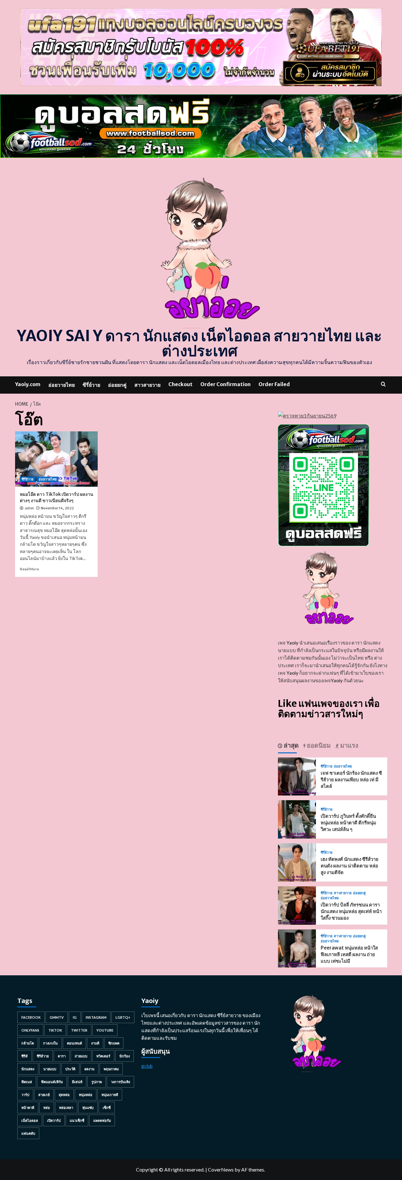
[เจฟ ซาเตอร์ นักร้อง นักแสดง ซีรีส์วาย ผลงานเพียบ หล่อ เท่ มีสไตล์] (297, 775)
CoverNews (221, 1169)
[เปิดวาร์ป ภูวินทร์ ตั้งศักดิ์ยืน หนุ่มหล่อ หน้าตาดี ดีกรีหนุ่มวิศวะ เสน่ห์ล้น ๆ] (297, 819)
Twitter (79, 1030)
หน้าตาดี (27, 1107)
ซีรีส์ (24, 1056)
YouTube (104, 1030)
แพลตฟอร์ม (102, 1120)
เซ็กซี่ (107, 1107)
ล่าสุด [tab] (290, 745)
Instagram (96, 1017)
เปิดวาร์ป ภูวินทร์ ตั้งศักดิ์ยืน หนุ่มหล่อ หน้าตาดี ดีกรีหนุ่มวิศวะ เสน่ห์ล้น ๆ (348, 822)
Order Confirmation (225, 384)
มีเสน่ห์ (77, 1082)
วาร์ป (25, 1095)
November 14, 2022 (57, 508)
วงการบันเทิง (120, 1082)
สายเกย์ (44, 1095)
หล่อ (46, 1107)
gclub (147, 1066)
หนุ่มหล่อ (85, 1095)
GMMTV (57, 1017)
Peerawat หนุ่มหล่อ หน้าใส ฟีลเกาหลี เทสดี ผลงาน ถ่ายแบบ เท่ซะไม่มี (349, 954)
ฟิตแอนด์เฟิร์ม (52, 1082)
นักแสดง (27, 1069)
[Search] (383, 384)
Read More (29, 569)
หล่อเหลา (66, 1107)
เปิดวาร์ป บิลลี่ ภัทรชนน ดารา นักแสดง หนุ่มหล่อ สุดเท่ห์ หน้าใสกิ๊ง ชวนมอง (351, 911)
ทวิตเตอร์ (103, 1056)
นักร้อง (124, 1056)
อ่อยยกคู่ (117, 385)
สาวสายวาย (147, 385)
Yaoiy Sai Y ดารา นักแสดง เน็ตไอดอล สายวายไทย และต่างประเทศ (199, 343)
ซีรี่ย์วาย (91, 385)
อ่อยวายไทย (61, 385)
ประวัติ (70, 1069)
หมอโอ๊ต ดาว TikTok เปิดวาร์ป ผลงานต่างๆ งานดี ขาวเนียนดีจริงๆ (56, 497)
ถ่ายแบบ (81, 1056)
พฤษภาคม (111, 1069)
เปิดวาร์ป (54, 1120)
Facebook (31, 1017)
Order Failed (274, 384)
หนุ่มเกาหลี (109, 1095)
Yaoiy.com (28, 384)
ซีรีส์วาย (43, 1056)
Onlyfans (30, 1030)
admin (29, 508)
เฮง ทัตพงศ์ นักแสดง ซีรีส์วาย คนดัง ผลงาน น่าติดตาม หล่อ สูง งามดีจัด (349, 865)
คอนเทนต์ (74, 1043)
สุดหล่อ (64, 1095)
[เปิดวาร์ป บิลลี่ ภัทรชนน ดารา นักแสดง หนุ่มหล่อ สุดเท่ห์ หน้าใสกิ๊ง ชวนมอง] (297, 905)
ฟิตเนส (26, 1082)
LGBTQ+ (123, 1017)
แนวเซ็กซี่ (77, 1120)
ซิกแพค (113, 1043)
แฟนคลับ (28, 1133)
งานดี (95, 1043)
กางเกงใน (50, 1043)
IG (75, 1017)
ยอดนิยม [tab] (318, 745)
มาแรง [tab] (348, 745)
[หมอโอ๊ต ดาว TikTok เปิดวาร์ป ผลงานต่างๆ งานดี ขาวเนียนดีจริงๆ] (56, 459)
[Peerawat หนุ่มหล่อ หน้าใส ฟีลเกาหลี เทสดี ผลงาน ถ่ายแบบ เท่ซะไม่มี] (297, 948)
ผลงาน (89, 1069)
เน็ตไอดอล (29, 1120)
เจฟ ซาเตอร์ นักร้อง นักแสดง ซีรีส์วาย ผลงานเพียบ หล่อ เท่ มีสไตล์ (351, 779)
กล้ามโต (27, 1043)
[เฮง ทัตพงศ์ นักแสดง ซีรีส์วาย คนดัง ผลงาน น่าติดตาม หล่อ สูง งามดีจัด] (297, 862)
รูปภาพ (96, 1082)
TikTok (55, 1030)
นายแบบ (49, 1069)
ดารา (62, 1056)
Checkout (180, 384)
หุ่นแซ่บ (88, 1107)
